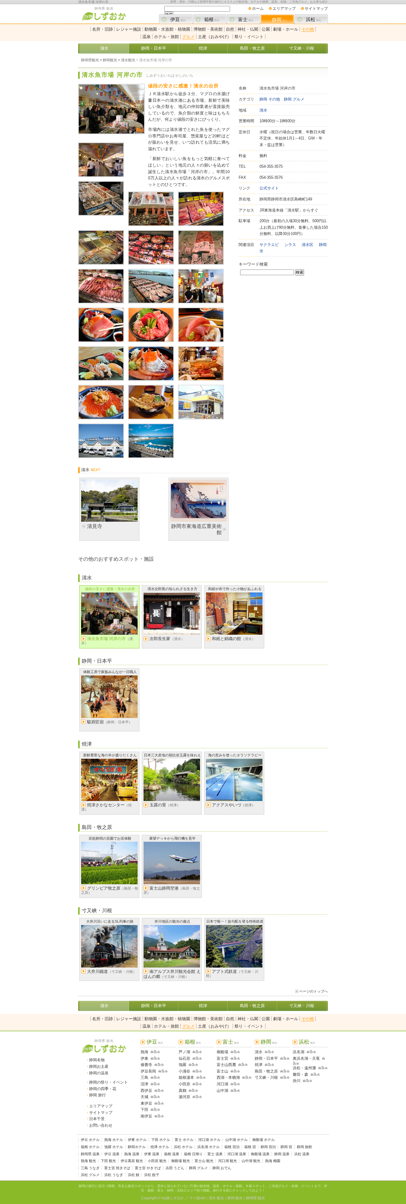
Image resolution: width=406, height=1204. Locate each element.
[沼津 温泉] (158, 1084)
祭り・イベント (249, 36)
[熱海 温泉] (158, 1052)
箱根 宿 (250, 1147)
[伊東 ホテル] (155, 1058)
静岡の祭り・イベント (108, 1082)
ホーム (258, 8)
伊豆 (177, 19)
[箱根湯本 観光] (196, 1077)
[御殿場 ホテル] (235, 1052)
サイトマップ (316, 8)
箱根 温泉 (171, 1154)
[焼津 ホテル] (269, 1064)
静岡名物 (97, 1060)
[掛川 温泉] (310, 1080)
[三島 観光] (151, 1077)
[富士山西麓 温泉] (246, 1064)
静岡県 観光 (255, 1198)
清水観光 (128, 60)
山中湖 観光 (251, 1161)
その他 (307, 29)
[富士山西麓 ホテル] (243, 1064)
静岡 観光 (235, 1198)
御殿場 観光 (180, 1161)
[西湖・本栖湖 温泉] (250, 1077)
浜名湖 (298, 1052)
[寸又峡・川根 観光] (280, 1077)
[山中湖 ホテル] (235, 1090)
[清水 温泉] (272, 1052)
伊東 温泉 (151, 1154)
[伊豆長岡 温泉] (166, 1071)
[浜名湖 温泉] (314, 1052)
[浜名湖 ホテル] (311, 1052)
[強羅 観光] (189, 1064)
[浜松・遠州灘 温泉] (326, 1068)
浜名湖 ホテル (208, 1147)
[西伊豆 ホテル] (159, 1090)
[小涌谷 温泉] (200, 1071)
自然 (230, 29)
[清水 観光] (265, 1052)
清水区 (307, 244)
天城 (144, 1097)
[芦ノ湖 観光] (193, 1052)
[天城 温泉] (158, 1097)
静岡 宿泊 (268, 1147)
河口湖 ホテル (209, 1140)
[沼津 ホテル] (155, 1084)
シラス (290, 244)
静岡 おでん (222, 1168)
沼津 (144, 1084)
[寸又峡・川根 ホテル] (285, 1077)
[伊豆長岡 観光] (158, 1071)
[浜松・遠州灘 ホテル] (323, 1068)
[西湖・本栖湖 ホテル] (246, 1077)
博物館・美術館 (208, 29)
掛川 (296, 1080)
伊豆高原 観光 (132, 1161)
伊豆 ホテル (90, 1140)
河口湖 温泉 (236, 1154)
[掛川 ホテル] (307, 1080)
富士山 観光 (204, 1161)
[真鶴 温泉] (196, 1090)
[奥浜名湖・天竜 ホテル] (294, 1063)
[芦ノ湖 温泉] (200, 1052)
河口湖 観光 (227, 1161)
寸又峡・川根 (301, 48)
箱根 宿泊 (232, 1147)
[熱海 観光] (151, 1052)
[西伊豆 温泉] (162, 1090)
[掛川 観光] (303, 1080)
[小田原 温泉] (200, 1084)
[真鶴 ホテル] (193, 1090)
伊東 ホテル (137, 1140)
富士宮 (222, 1058)
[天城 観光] (151, 1097)
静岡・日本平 (153, 48)
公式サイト (269, 188)
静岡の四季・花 (102, 1089)
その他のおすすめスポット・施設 (116, 559)
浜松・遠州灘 (304, 1068)
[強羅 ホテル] (193, 1064)
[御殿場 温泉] (238, 1052)
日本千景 (97, 1119)
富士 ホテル (184, 1140)
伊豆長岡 (148, 1071)
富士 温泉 (215, 1154)
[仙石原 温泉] (200, 1058)
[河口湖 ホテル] (235, 1084)
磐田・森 (300, 1074)
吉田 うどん (175, 1168)
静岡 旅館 (304, 1147)
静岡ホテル (137, 1147)
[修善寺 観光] (155, 1064)
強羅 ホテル (113, 1147)
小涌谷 (184, 1071)
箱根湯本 (186, 1077)
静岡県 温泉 (90, 1154)
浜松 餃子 (151, 1175)
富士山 (222, 1071)
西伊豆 (146, 1090)
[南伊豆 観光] (155, 1116)
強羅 (182, 1064)
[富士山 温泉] (238, 1071)
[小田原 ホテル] (197, 1084)
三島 (144, 1077)
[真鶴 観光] (189, 1090)
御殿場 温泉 (260, 1154)
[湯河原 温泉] (200, 1097)
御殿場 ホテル (263, 1140)
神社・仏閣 (247, 29)
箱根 (211, 19)
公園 (266, 29)
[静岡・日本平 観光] (280, 1058)
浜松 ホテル (183, 1147)
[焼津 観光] (265, 1064)
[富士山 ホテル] (235, 1071)
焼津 (203, 48)
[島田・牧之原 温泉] (288, 1071)
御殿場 (222, 1052)
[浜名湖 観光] (307, 1052)
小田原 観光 (157, 1161)
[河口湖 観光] (231, 1084)
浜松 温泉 (301, 1154)
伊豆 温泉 (111, 1154)
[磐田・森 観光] (311, 1074)
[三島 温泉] (158, 1077)
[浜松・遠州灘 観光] (318, 1068)
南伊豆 (146, 1116)
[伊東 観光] (151, 1058)
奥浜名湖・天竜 (306, 1058)
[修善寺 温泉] (162, 1064)
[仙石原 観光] (193, 1058)
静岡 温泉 (281, 1154)
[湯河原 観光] (193, 1097)
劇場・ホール (285, 29)
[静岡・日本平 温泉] (288, 1058)
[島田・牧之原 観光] (280, 1071)
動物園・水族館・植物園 (167, 29)
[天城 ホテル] (155, 1097)
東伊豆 (146, 1103)
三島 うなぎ (90, 1168)
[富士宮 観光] (231, 1058)
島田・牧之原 (252, 48)
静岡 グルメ (294, 99)
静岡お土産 (98, 1066)
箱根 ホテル (90, 1147)
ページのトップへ (313, 991)
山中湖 (222, 1090)
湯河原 (184, 1097)
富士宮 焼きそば (117, 1168)
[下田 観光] (151, 1109)
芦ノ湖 (184, 1052)
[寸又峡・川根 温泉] (288, 1077)
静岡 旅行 (97, 1095)
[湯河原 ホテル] (197, 1097)
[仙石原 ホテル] (197, 1058)
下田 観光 (108, 1161)
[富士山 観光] (231, 1071)
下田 (144, 1109)
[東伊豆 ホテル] (159, 1103)
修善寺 (146, 1064)
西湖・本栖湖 (228, 1077)
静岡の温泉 (98, 1073)
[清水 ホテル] (269, 1052)
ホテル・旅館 (166, 36)
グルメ (188, 36)
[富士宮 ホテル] (235, 1058)
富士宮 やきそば (148, 1168)
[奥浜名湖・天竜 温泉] (297, 1063)
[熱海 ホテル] (155, 1052)
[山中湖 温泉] (238, 1090)
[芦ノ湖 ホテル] (197, 1052)
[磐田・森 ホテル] (315, 1074)
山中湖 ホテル (236, 1140)
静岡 (279, 19)
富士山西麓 (226, 1064)
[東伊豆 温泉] (162, 1103)
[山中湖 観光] (231, 1090)
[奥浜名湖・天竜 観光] (322, 1058)
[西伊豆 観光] (155, 1090)
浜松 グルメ (90, 1175)
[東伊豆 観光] (155, 1103)
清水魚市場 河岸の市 (93, 2)
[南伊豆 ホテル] (159, 1116)
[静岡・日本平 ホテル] (285, 1058)
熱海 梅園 (272, 1161)
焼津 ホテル (159, 1147)
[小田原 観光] (193, 1084)
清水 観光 (216, 1198)
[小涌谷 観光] (193, 1071)
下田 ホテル (160, 1140)
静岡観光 (110, 60)
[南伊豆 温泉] (162, 1116)
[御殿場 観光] (231, 1052)
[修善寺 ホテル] (159, 1064)
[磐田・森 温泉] (318, 1074)
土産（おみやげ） (214, 36)
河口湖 (222, 1084)
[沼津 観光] (151, 1084)
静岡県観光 (90, 60)
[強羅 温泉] (196, 1064)
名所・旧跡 (102, 29)
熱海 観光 (88, 1161)
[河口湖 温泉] (238, 1084)
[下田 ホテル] (155, 1109)
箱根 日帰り (193, 1154)
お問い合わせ (100, 1125)
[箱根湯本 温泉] (204, 1077)
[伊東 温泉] (158, 1058)
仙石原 (184, 1058)
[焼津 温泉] (272, 1064)
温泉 (146, 36)
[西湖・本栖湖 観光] (242, 1077)
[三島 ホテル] (155, 1077)
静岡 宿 (286, 1147)
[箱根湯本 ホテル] (201, 1077)
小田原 (184, 1084)
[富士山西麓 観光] (238, 1064)
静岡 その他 (269, 99)
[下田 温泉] (158, 1109)
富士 (245, 19)
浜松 (313, 19)
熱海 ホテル (113, 1140)
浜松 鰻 (133, 1175)
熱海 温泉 (131, 1154)
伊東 (144, 1058)
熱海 (144, 1052)
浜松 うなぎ (113, 1175)
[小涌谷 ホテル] (197, 1071)
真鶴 (182, 1090)
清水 (104, 48)
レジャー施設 (128, 29)
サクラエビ (269, 244)
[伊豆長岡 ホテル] (163, 1071)
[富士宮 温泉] (238, 1058)
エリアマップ (284, 8)
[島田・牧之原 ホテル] (285, 1071)
